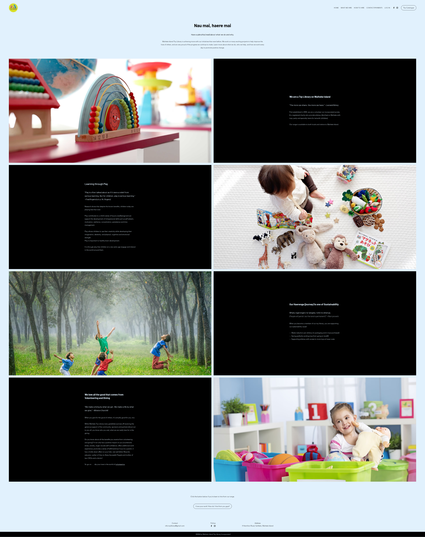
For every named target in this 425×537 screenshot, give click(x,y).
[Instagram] (397, 8)
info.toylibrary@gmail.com (174, 526)
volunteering (120, 464)
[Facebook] (394, 8)
